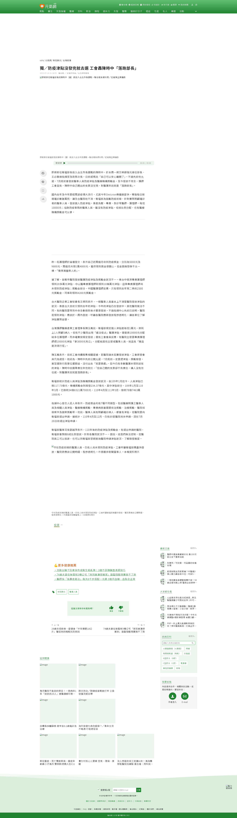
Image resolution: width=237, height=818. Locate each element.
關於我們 (150, 809)
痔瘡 (188, 648)
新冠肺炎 (57, 60)
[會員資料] (192, 5)
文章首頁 (138, 801)
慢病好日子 (136, 11)
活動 (181, 11)
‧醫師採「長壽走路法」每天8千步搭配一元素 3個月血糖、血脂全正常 (94, 579)
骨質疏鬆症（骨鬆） (172, 653)
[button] (196, 11)
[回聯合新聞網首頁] (42, 6)
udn (42, 60)
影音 (88, 11)
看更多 (193, 548)
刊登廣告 (77, 809)
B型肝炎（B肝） (170, 658)
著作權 (114, 809)
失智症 (187, 653)
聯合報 (124, 5)
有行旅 (166, 5)
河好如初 (146, 5)
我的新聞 (184, 5)
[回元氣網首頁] (50, 6)
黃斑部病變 (168, 668)
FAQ (85, 809)
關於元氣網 (90, 801)
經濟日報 (134, 5)
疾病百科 (121, 801)
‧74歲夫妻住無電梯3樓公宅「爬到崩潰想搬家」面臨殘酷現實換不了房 (95, 574)
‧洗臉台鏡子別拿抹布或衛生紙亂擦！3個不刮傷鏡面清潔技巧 (90, 570)
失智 (116, 11)
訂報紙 (141, 809)
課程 (97, 11)
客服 (90, 809)
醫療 (71, 11)
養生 (50, 11)
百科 (80, 11)
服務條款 (106, 809)
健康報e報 (105, 790)
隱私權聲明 (123, 809)
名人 (165, 11)
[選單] (196, 5)
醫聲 (124, 11)
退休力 (106, 11)
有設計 (156, 5)
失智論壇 (61, 11)
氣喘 (178, 668)
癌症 (148, 11)
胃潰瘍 (184, 663)
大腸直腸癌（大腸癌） (173, 648)
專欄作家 (147, 801)
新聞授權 (97, 809)
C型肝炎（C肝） (170, 663)
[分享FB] (43, 173)
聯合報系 (133, 809)
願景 (174, 5)
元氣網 (48, 60)
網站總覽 (159, 809)
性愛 (156, 11)
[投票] (61, 525)
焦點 (42, 11)
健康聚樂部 (101, 801)
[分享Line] (43, 182)
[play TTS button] (64, 163)
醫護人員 (73, 591)
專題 (173, 11)
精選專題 (111, 801)
